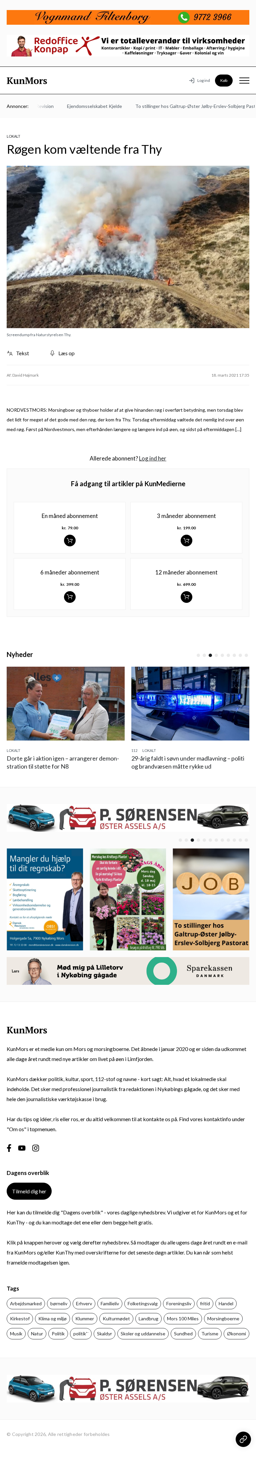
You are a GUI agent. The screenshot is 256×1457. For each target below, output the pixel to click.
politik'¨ (80, 1333)
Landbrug (148, 1318)
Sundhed (183, 1333)
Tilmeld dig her (29, 1191)
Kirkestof (20, 1318)
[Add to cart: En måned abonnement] (70, 540)
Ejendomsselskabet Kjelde (82, 106)
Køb (223, 80)
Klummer (84, 1318)
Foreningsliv (178, 1303)
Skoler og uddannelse (143, 1333)
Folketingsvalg (143, 1303)
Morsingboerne (223, 1318)
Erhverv (84, 1303)
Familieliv (110, 1303)
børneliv (58, 1303)
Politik (58, 1333)
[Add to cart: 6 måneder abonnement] (70, 597)
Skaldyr (104, 1333)
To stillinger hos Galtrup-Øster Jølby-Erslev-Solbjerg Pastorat (188, 106)
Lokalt (13, 136)
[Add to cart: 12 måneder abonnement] (186, 597)
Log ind (203, 80)
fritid (205, 1303)
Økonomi (236, 1333)
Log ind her (152, 458)
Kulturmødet (116, 1318)
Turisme (209, 1333)
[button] (198, 655)
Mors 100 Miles (183, 1318)
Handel (226, 1303)
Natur (37, 1333)
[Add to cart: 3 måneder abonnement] (186, 540)
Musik (16, 1333)
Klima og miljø (52, 1318)
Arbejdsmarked (26, 1303)
